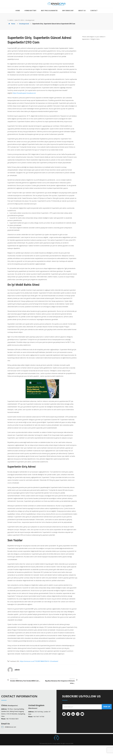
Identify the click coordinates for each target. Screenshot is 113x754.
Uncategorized (29, 20)
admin (11, 20)
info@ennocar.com (10, 727)
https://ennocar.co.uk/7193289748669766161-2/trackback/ (39, 661)
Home (13, 24)
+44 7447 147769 (38, 716)
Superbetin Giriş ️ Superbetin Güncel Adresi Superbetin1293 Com (53, 24)
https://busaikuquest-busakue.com (24, 93)
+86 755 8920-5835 (12, 719)
